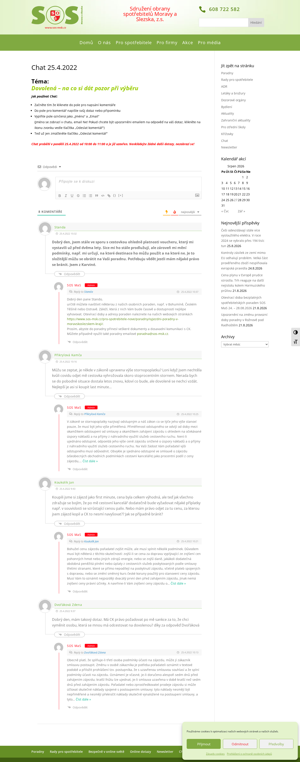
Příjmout (203, 744)
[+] (120, 195)
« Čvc (225, 211)
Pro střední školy (233, 127)
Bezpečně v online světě (106, 751)
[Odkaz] (109, 195)
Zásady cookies (215, 754)
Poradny (227, 73)
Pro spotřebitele (134, 43)
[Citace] (97, 195)
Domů (86, 43)
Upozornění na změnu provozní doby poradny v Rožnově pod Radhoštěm (244, 319)
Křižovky (227, 134)
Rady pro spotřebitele (237, 80)
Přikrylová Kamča (94, 414)
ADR (224, 86)
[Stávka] (78, 195)
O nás (104, 43)
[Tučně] (60, 195)
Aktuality (227, 113)
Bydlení (226, 107)
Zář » (241, 211)
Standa (88, 292)
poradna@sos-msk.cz (152, 334)
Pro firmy (167, 43)
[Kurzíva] (66, 195)
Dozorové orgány (233, 100)
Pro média (209, 43)
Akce (187, 43)
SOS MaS (74, 285)
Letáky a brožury (233, 93)
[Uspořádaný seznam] (84, 195)
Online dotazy (140, 751)
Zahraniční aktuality (235, 120)
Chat (224, 141)
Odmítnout (240, 744)
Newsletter (229, 147)
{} (114, 195)
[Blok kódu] (103, 195)
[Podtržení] (72, 195)
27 (235, 200)
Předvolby (276, 744)
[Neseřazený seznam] (90, 195)
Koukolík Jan (91, 541)
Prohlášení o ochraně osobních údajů (249, 754)
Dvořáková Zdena (95, 652)
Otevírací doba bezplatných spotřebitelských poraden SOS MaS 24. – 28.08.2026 (243, 302)
